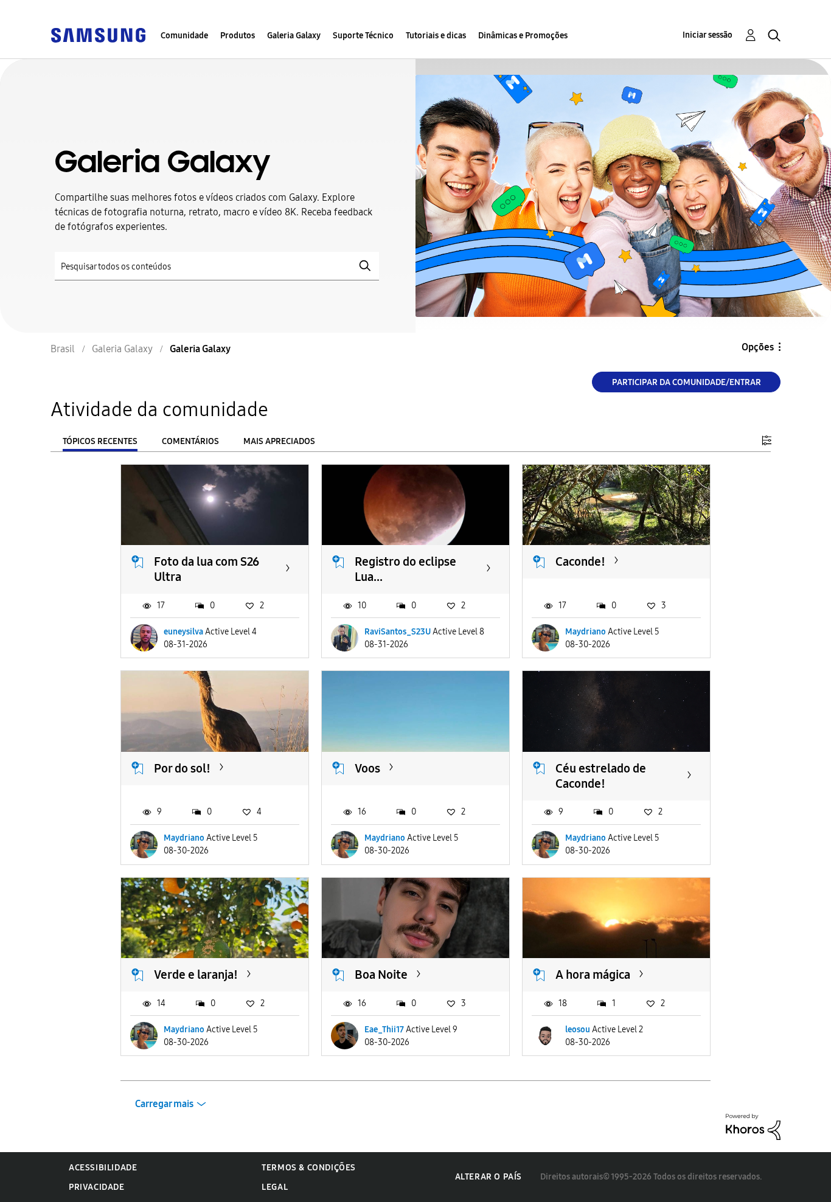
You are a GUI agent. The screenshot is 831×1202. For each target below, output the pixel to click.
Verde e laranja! (196, 974)
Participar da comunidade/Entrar (686, 382)
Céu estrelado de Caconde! (600, 776)
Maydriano (585, 632)
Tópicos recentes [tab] (100, 441)
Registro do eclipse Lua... (405, 569)
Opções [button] (758, 347)
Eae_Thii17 (384, 1029)
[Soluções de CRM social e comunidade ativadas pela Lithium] (753, 1126)
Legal (275, 1187)
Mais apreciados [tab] (279, 441)
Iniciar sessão (707, 35)
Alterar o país (488, 1177)
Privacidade (97, 1187)
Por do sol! (182, 768)
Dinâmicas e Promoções (523, 35)
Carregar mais (164, 1104)
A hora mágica (592, 974)
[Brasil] (97, 34)
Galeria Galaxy (294, 35)
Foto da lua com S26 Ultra (206, 569)
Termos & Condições (309, 1167)
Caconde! (580, 561)
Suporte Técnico (363, 35)
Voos (367, 768)
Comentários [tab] (190, 441)
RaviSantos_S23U (397, 632)
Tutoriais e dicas (436, 35)
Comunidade (184, 35)
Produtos (237, 35)
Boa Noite (381, 974)
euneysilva (183, 632)
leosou (577, 1029)
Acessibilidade (103, 1167)
